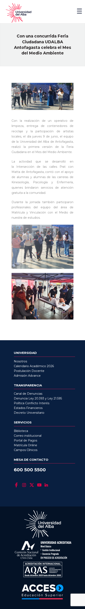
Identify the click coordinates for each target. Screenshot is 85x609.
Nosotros (20, 361)
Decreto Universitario (29, 413)
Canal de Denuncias (28, 394)
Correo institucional (27, 436)
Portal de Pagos (25, 440)
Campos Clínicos (25, 450)
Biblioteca (21, 431)
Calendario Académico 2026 (34, 366)
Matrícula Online (25, 445)
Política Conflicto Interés (31, 403)
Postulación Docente (29, 371)
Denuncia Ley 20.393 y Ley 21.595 (38, 398)
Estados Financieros (28, 408)
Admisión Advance (27, 375)
